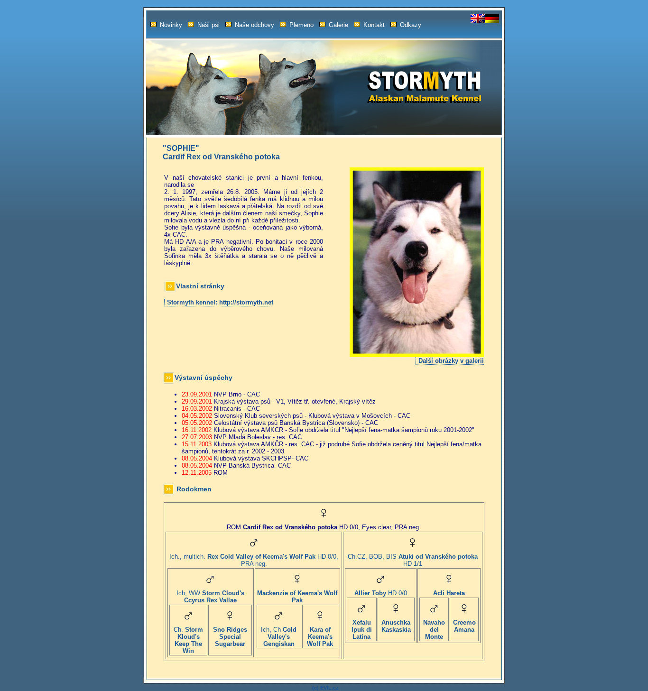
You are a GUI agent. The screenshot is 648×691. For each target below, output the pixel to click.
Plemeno (301, 24)
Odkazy (410, 24)
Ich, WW (210, 597)
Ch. (188, 640)
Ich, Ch (278, 636)
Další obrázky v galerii (451, 360)
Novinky (171, 24)
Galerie (338, 24)
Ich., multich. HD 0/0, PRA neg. (253, 560)
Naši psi (208, 24)
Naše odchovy (254, 24)
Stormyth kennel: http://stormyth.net (220, 302)
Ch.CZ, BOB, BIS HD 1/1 (413, 560)
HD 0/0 (380, 593)
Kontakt (374, 24)
